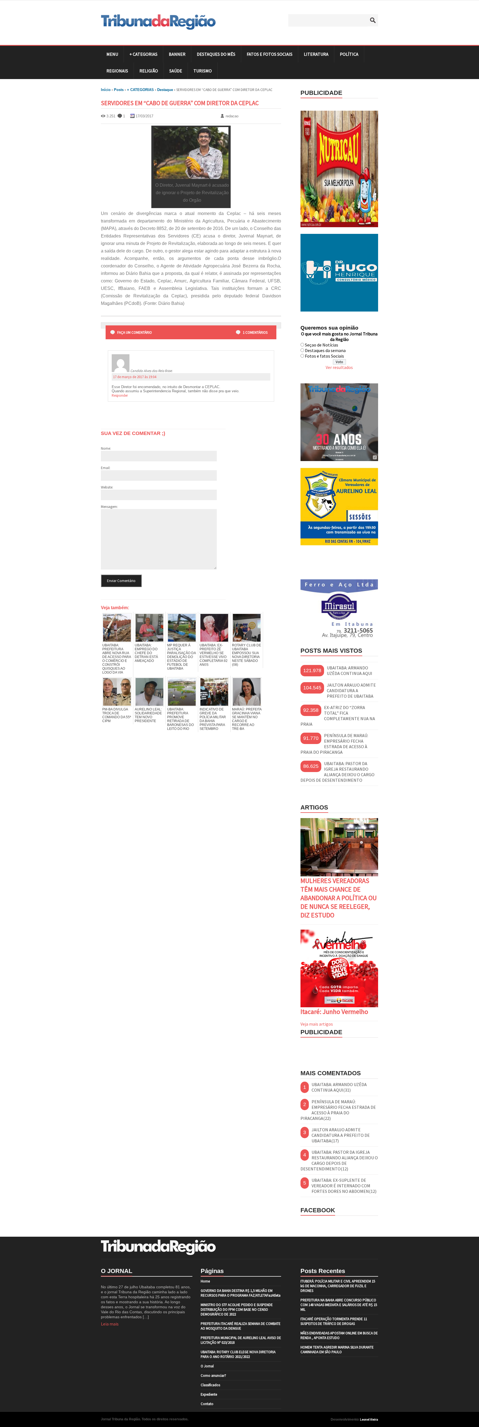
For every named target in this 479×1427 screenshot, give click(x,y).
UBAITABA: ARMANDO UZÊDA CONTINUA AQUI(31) (339, 1087)
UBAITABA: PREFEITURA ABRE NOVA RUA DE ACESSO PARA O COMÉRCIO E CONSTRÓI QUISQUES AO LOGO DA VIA (116, 658)
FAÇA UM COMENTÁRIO (134, 332)
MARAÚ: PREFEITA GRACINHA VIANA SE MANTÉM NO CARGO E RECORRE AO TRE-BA (246, 719)
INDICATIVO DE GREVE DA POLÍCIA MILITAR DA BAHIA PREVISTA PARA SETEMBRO (213, 719)
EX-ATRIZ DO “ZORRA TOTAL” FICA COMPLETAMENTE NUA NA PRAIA (337, 716)
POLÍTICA (349, 54)
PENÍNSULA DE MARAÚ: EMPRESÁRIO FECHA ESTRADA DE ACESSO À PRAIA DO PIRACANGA (334, 744)
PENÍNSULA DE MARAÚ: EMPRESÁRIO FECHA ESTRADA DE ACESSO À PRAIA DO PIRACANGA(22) (338, 1110)
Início (106, 90)
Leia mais (110, 1324)
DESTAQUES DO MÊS (216, 54)
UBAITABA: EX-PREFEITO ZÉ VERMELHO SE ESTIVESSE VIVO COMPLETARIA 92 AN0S (214, 655)
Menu (112, 54)
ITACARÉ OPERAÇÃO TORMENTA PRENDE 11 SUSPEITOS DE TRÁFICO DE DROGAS (333, 1321)
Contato (207, 1403)
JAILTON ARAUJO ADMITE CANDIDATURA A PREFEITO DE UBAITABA (351, 690)
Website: (107, 487)
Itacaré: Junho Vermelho (334, 1011)
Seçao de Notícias (321, 345)
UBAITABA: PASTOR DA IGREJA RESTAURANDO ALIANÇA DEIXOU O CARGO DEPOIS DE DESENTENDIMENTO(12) (339, 1160)
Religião (148, 71)
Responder (120, 395)
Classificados (210, 1385)
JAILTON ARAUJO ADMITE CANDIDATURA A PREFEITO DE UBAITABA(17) (341, 1135)
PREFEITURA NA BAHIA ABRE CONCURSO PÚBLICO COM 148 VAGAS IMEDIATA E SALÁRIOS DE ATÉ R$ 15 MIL (338, 1305)
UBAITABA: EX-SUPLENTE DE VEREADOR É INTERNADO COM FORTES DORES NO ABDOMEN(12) (344, 1185)
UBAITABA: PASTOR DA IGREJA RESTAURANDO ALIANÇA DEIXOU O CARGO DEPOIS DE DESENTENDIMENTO (337, 772)
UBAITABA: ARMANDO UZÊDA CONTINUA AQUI (349, 670)
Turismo (202, 71)
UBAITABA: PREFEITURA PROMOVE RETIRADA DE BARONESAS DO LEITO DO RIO (180, 719)
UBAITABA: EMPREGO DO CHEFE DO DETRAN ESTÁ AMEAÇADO (146, 653)
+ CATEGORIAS (143, 54)
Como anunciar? (213, 1375)
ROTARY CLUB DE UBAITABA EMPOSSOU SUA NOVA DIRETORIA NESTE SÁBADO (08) (246, 655)
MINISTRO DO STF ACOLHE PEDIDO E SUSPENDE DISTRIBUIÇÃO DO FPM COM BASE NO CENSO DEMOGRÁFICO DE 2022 (237, 1309)
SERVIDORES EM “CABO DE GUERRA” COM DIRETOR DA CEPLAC (180, 103)
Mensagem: (109, 506)
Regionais (117, 71)
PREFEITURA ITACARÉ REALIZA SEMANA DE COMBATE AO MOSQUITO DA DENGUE (241, 1326)
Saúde (175, 71)
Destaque (165, 90)
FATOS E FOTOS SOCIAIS (269, 54)
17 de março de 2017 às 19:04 (134, 377)
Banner (177, 54)
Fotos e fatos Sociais (324, 356)
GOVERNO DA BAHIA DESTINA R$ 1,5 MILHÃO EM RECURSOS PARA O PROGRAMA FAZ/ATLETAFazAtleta (241, 1293)
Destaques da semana (325, 350)
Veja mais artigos (316, 1024)
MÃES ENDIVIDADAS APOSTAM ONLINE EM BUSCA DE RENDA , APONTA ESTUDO (339, 1335)
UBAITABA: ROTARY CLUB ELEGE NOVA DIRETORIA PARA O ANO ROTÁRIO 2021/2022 (238, 1354)
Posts (119, 90)
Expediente (209, 1394)
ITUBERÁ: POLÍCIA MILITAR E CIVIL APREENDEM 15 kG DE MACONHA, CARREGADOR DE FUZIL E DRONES (337, 1286)
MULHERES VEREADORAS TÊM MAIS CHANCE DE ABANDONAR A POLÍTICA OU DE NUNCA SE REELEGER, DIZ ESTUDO (338, 897)
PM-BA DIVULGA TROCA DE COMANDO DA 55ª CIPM (116, 715)
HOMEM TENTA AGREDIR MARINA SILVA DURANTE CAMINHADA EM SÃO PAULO (337, 1349)
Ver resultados (339, 367)
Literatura (316, 54)
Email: (105, 467)
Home (205, 1281)
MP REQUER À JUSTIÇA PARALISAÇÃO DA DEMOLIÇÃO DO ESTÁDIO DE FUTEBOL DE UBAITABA (181, 657)
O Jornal (207, 1366)
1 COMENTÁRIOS (255, 332)
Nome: (106, 448)
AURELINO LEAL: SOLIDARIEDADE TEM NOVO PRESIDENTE (148, 715)
